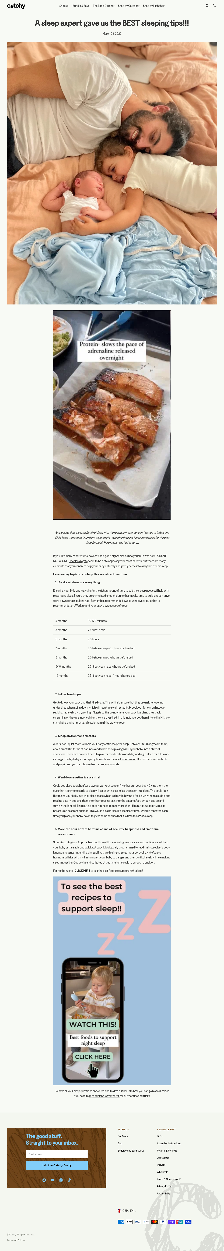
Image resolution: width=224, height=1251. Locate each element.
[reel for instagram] (112, 415)
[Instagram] (61, 1180)
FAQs (160, 1136)
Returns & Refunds (167, 1150)
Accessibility (163, 1193)
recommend (128, 759)
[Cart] (214, 6)
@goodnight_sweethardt (110, 537)
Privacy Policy (164, 1186)
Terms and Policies (16, 1240)
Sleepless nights (78, 561)
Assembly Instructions (169, 1143)
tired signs (98, 702)
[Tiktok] (69, 1180)
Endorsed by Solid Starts (131, 1150)
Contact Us (163, 1157)
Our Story (123, 1136)
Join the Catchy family (57, 1165)
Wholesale (162, 1171)
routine (86, 805)
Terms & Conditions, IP (169, 1179)
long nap (84, 600)
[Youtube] (52, 1180)
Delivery (161, 1164)
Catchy (12, 1234)
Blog (120, 1143)
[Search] (207, 6)
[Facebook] (44, 1180)
